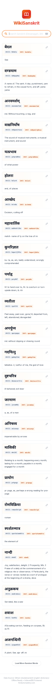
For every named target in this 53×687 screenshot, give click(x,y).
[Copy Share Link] (46, 47)
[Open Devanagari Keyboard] (46, 33)
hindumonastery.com (26, 683)
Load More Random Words (26, 663)
